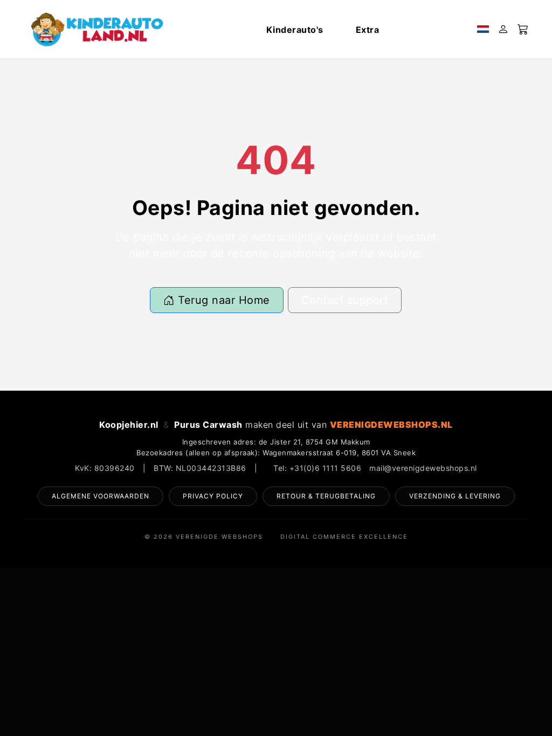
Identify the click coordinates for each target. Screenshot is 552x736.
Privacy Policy (213, 496)
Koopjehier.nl (128, 424)
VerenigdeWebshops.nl (391, 424)
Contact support (345, 300)
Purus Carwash (208, 424)
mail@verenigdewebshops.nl (423, 468)
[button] (483, 29)
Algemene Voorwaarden (100, 496)
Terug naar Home (222, 300)
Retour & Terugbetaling (326, 496)
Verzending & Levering (455, 496)
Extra (368, 29)
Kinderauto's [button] (294, 29)
